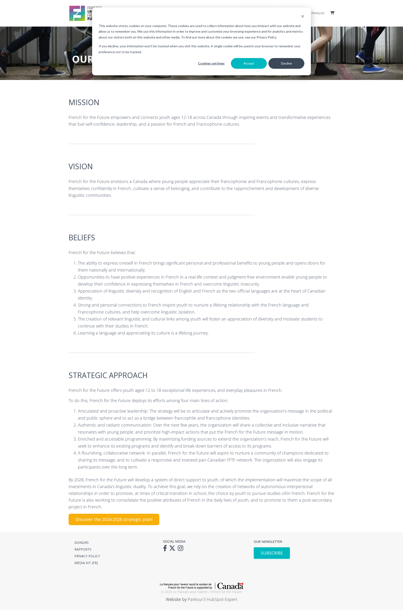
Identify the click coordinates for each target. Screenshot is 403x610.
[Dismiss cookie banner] (302, 17)
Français (318, 13)
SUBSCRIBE (272, 553)
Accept (248, 63)
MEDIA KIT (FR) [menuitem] (86, 563)
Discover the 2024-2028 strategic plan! (114, 519)
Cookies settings (211, 63)
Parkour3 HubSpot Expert (212, 599)
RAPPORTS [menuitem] (82, 549)
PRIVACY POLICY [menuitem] (87, 556)
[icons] (166, 549)
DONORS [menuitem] (81, 542)
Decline (286, 63)
